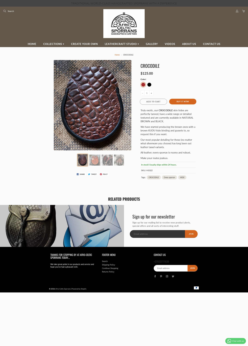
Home (117, 55)
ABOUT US (189, 43)
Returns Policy (108, 272)
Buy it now (183, 101)
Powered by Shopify (79, 289)
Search (105, 261)
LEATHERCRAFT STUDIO (121, 43)
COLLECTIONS (53, 43)
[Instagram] (167, 276)
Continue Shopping (110, 268)
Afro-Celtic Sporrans (63, 289)
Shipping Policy (108, 265)
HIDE (182, 177)
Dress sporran (169, 177)
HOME (32, 43)
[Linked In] (173, 276)
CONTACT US (211, 43)
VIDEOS (170, 43)
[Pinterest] (161, 276)
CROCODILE (154, 177)
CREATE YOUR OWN (84, 43)
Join (191, 234)
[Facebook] (155, 276)
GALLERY (152, 43)
